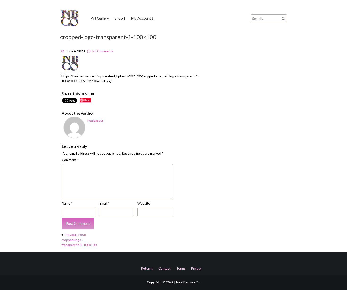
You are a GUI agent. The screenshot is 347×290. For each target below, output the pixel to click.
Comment (70, 160)
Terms (181, 268)
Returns (147, 268)
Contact (164, 268)
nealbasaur (95, 120)
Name (67, 203)
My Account (141, 18)
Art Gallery (100, 18)
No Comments (103, 51)
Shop (119, 18)
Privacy (196, 268)
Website (143, 203)
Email (105, 203)
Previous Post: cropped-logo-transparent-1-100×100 (79, 240)
